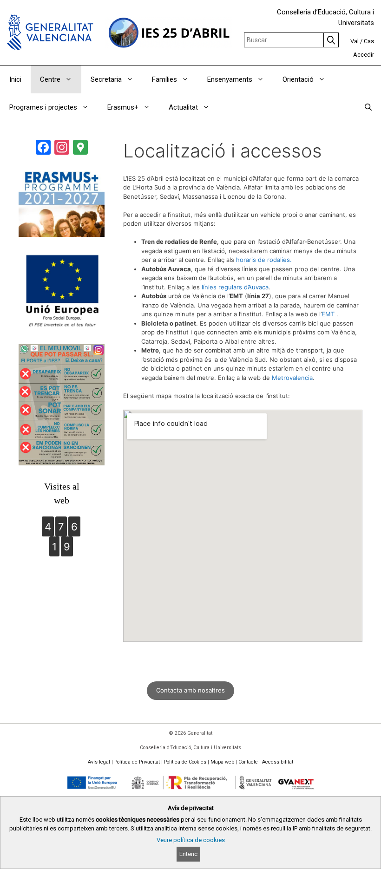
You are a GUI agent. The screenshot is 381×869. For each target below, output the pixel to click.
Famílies (164, 79)
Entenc (188, 853)
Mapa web (222, 762)
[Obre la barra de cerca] (368, 107)
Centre (50, 79)
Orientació (298, 79)
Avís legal (99, 762)
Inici (15, 79)
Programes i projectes (43, 107)
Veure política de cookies (191, 839)
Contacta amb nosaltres (190, 690)
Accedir (363, 54)
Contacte (248, 762)
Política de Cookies (185, 762)
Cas (369, 41)
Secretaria (106, 79)
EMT (328, 314)
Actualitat (183, 107)
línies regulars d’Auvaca (235, 287)
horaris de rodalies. (264, 259)
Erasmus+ (122, 107)
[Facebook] (43, 148)
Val (354, 41)
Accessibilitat (277, 762)
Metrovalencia (292, 377)
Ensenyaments (229, 79)
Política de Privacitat (137, 762)
